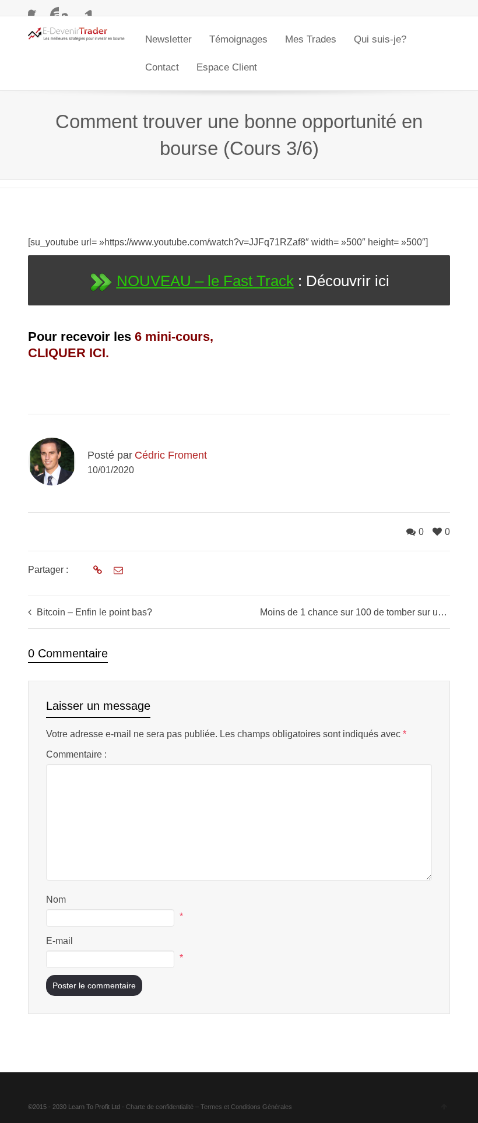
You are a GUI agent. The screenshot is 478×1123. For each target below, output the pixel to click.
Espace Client (226, 67)
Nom (56, 899)
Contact (162, 67)
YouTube (52, 9)
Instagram (69, 9)
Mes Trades (310, 39)
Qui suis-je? (380, 39)
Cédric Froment (171, 455)
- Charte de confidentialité (158, 1106)
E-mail (59, 941)
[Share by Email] (117, 570)
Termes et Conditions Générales (246, 1106)
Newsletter (168, 39)
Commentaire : (76, 754)
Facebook (35, 9)
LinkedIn (86, 9)
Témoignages (238, 39)
